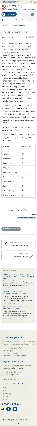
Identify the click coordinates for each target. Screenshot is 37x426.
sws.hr (18, 423)
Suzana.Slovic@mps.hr (26, 217)
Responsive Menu (31, 2)
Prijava (5, 399)
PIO (4, 391)
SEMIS (5, 388)
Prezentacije (7, 394)
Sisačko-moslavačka (20, 25)
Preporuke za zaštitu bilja (13, 20)
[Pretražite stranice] (28, 14)
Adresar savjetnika (9, 379)
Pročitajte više (8, 288)
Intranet (6, 396)
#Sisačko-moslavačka (11, 229)
